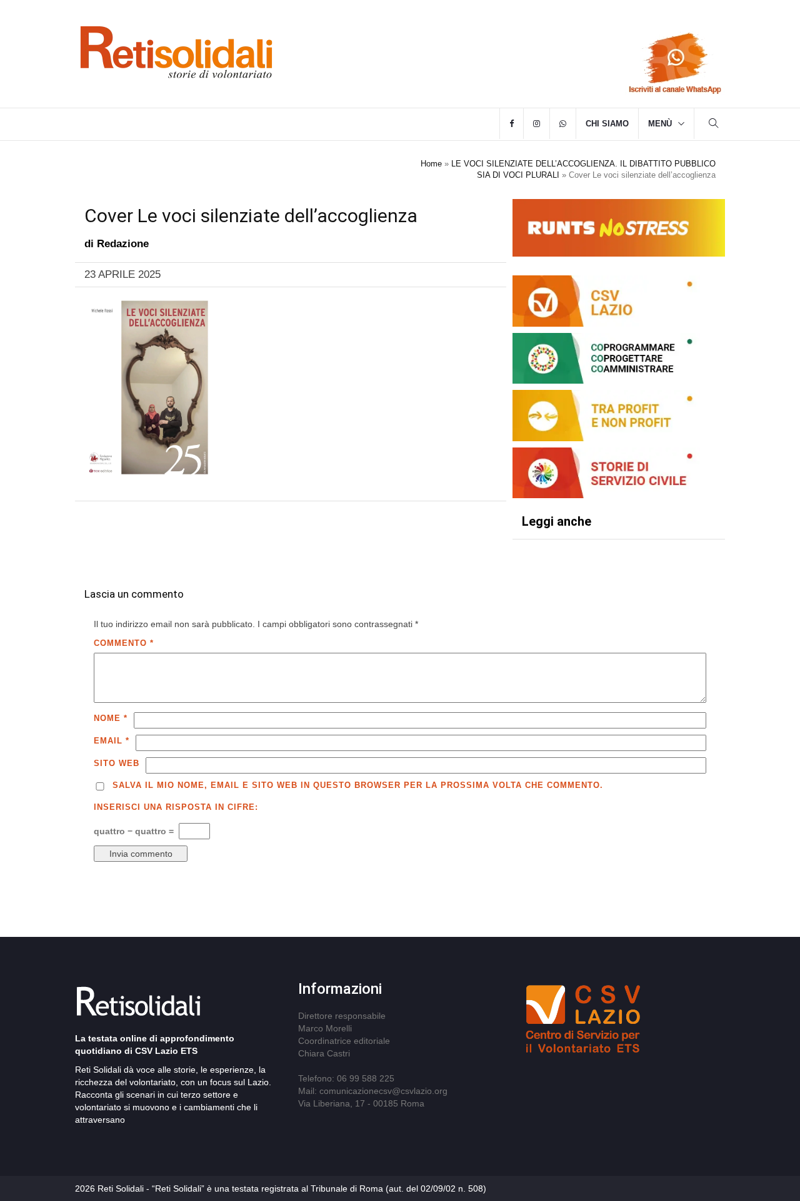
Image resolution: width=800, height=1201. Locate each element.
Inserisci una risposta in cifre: (176, 807)
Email (111, 740)
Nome (111, 718)
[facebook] (511, 124)
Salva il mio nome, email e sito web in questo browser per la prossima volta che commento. (357, 785)
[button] (714, 124)
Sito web (116, 763)
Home (431, 163)
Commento (124, 643)
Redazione (123, 244)
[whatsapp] (563, 124)
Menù (660, 123)
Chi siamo (607, 123)
